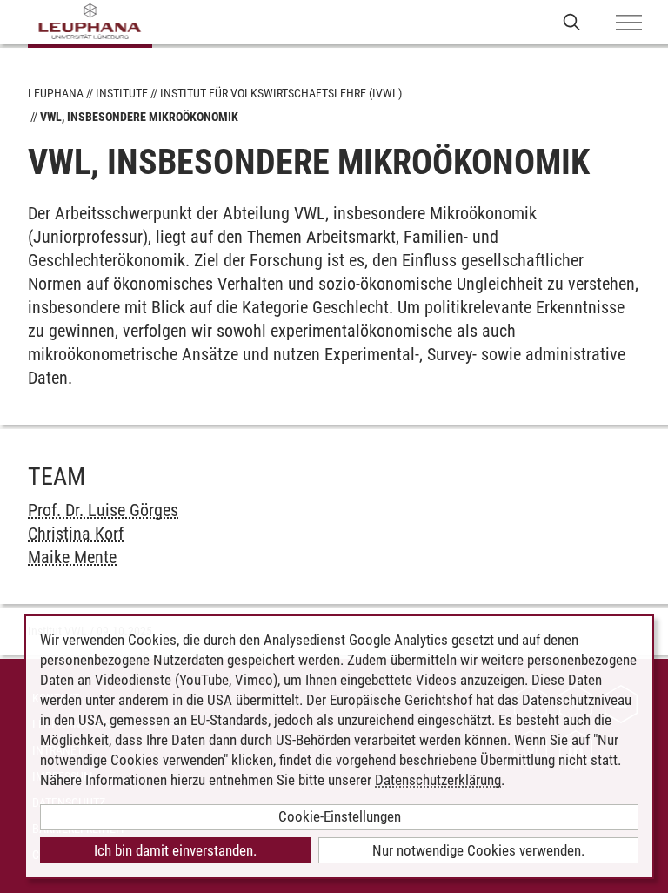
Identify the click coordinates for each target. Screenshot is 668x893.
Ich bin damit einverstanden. (175, 850)
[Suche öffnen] (572, 21)
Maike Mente (72, 557)
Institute (122, 93)
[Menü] (629, 23)
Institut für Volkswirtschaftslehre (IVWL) (281, 93)
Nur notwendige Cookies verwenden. (478, 850)
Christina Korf (76, 533)
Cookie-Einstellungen (339, 816)
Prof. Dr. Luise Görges (103, 510)
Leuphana (56, 93)
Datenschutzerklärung (438, 780)
